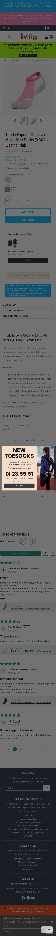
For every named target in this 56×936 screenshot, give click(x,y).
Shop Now (19, 485)
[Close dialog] (51, 447)
